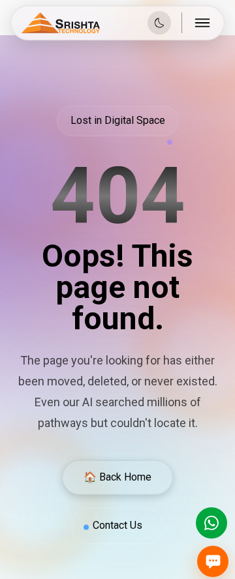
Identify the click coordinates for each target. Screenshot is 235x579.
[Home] (61, 23)
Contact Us (117, 525)
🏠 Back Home (117, 477)
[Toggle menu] (203, 23)
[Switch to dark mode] (159, 23)
